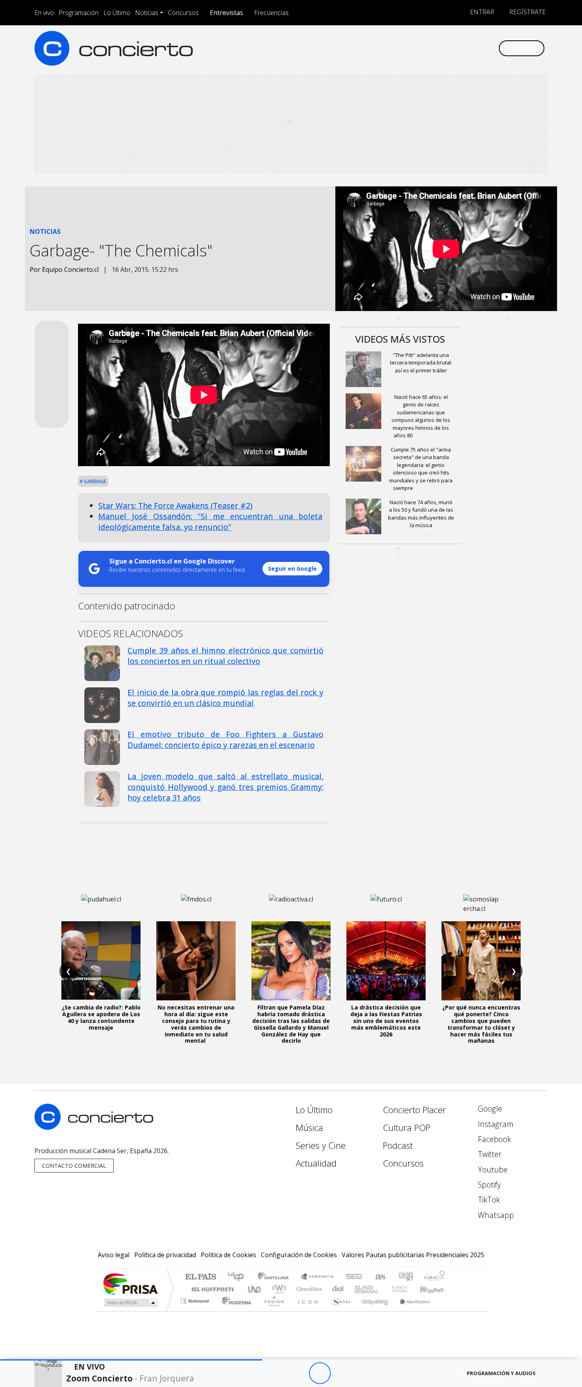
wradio (278, 1289)
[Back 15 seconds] (298, 1373)
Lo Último (116, 12)
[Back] (276, 1373)
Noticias (146, 12)
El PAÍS (200, 1277)
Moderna (234, 1311)
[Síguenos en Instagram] (413, 48)
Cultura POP (406, 1127)
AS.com (379, 1277)
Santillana (275, 1277)
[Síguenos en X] (439, 48)
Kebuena (435, 1289)
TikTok (488, 1199)
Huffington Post (211, 1289)
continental (338, 1289)
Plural (272, 1311)
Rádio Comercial (446, 1311)
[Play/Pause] (320, 1373)
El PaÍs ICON (306, 1311)
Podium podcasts (195, 1299)
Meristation (410, 1311)
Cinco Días (308, 1289)
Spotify (488, 1184)
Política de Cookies (228, 1254)
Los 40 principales (238, 1277)
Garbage (95, 481)
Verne (383, 1289)
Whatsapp (495, 1215)
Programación (79, 12)
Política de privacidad (165, 1254)
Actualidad (316, 1163)
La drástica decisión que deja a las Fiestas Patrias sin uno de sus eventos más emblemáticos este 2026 (386, 1021)
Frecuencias (271, 12)
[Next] (363, 1373)
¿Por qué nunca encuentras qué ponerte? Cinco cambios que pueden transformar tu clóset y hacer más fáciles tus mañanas (481, 1024)
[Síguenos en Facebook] (426, 48)
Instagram (495, 1124)
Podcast (398, 1145)
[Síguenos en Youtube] (452, 48)
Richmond (195, 1311)
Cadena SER (354, 1277)
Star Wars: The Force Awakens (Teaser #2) (175, 505)
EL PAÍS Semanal (359, 1289)
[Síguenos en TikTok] (479, 48)
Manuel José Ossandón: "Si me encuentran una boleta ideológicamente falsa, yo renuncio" (210, 521)
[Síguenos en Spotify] (466, 48)
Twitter (489, 1154)
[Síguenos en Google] (400, 48)
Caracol (434, 1277)
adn (405, 1277)
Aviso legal (113, 1254)
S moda (338, 1311)
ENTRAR (481, 12)
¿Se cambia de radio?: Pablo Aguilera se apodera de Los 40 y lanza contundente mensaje (101, 1017)
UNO (255, 1289)
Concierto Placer (414, 1110)
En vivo (44, 12)
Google (489, 1108)
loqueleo (372, 1311)
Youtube (492, 1169)
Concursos (183, 12)
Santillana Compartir (317, 1277)
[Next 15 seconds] (341, 1373)
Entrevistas (226, 12)
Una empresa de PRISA (130, 1283)
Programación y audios (501, 1373)
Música (309, 1127)
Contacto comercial (74, 1165)
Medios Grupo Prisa (130, 1302)
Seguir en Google (292, 568)
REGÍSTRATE (527, 12)
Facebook (493, 1139)
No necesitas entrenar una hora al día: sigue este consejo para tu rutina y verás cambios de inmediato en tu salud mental (196, 1024)
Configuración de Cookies (299, 1254)
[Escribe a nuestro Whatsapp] (492, 48)
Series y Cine (321, 1145)
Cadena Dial (407, 1289)
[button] (131, 1359)
